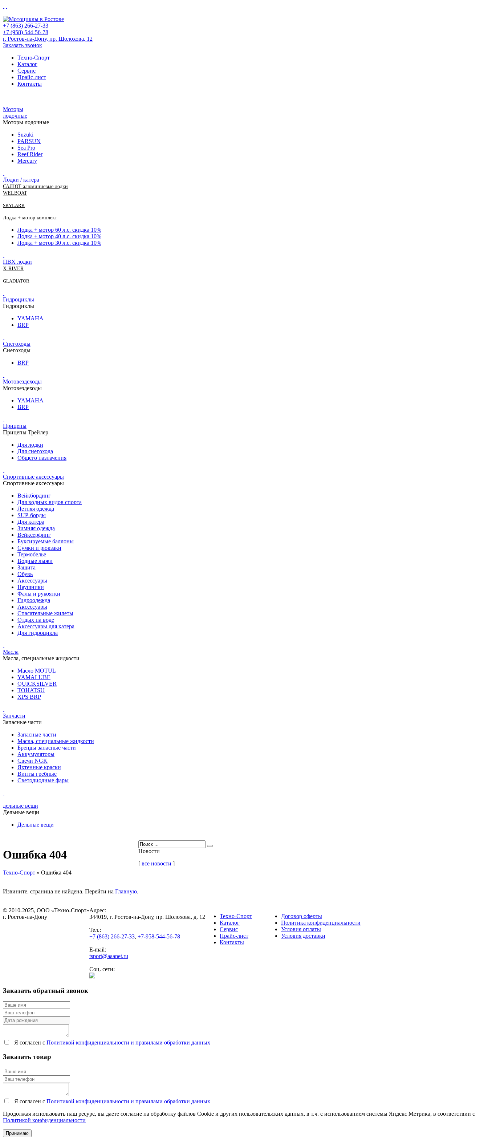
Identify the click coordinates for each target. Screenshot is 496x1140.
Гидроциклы (18, 299)
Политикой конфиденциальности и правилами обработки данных (128, 1042)
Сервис (26, 71)
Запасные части (36, 734)
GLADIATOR (16, 281)
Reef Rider (29, 154)
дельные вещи (20, 806)
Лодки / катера (21, 180)
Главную (126, 891)
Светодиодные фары (43, 780)
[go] (210, 846)
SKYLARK (14, 205)
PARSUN (29, 141)
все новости (156, 863)
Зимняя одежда (36, 528)
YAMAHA (30, 318)
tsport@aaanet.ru (108, 956)
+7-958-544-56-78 (159, 936)
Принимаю (17, 1133)
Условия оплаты (301, 929)
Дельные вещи (35, 824)
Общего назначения (41, 458)
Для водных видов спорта (49, 502)
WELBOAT (15, 193)
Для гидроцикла (37, 633)
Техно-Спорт (33, 57)
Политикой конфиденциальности (44, 1120)
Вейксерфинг (34, 535)
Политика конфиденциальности (321, 923)
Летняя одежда (35, 509)
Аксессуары (32, 580)
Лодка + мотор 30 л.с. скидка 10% (59, 243)
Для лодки (30, 445)
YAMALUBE (33, 677)
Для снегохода (35, 451)
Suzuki (25, 134)
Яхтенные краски (39, 767)
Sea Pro (26, 148)
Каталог (27, 64)
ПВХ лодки (17, 262)
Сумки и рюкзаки (39, 548)
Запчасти (14, 716)
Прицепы (15, 426)
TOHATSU (31, 690)
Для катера (30, 522)
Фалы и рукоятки (38, 594)
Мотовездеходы (22, 381)
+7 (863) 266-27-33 (25, 26)
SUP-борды (31, 515)
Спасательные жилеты (45, 613)
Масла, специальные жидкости (55, 741)
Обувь (25, 574)
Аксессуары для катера (45, 626)
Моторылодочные (15, 112)
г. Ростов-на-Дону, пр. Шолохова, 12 (48, 39)
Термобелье (31, 554)
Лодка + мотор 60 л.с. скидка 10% (59, 230)
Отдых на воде (35, 620)
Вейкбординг (34, 495)
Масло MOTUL (36, 671)
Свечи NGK (32, 761)
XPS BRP (29, 697)
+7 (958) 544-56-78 (25, 32)
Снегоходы (17, 344)
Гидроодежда (33, 600)
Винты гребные (37, 774)
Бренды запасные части (46, 748)
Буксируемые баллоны (45, 541)
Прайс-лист (31, 77)
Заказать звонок (22, 45)
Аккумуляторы (35, 754)
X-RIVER (13, 268)
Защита (26, 567)
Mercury (27, 161)
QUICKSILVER (37, 684)
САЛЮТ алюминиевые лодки (35, 186)
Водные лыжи (35, 561)
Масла (11, 652)
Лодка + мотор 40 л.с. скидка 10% (59, 236)
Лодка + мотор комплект (30, 217)
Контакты (29, 84)
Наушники (30, 587)
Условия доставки (303, 936)
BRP (23, 325)
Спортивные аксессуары (33, 477)
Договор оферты (301, 916)
